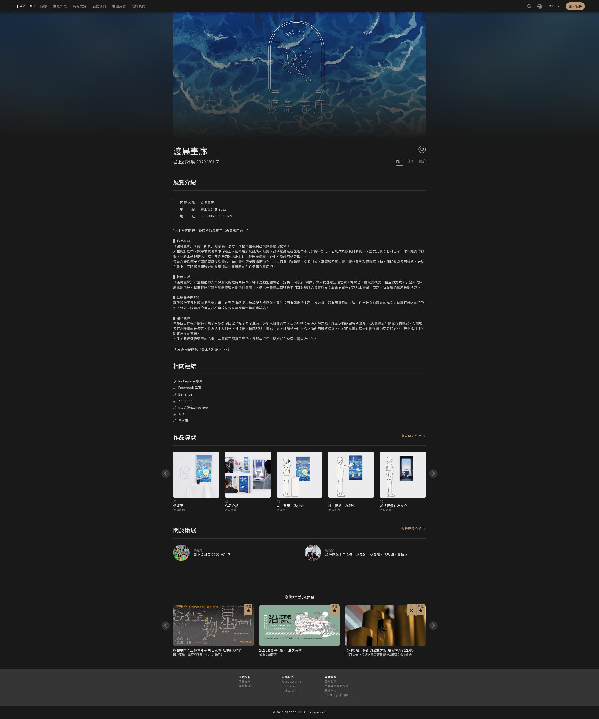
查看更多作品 (411, 436)
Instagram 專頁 (190, 381)
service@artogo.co (338, 695)
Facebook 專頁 (190, 388)
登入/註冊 (575, 6)
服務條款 (245, 681)
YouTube (185, 401)
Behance (185, 394)
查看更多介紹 (411, 529)
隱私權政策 (246, 686)
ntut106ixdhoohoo (193, 407)
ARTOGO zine (291, 681)
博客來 (183, 421)
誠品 (181, 414)
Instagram (289, 690)
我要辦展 (331, 690)
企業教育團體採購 (337, 686)
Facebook (289, 686)
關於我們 (331, 681)
